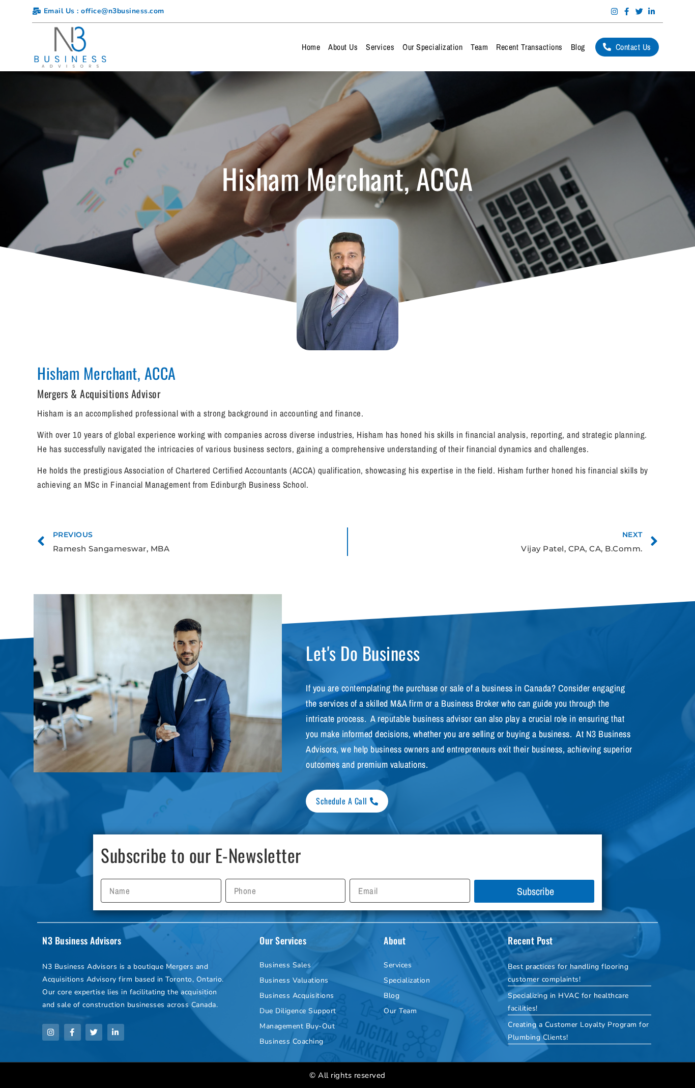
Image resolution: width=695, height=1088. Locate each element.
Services (380, 46)
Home (311, 46)
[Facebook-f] (627, 11)
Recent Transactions (529, 46)
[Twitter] (639, 11)
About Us (343, 46)
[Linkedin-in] (652, 11)
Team (479, 46)
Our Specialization (432, 46)
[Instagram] (615, 11)
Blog (578, 46)
